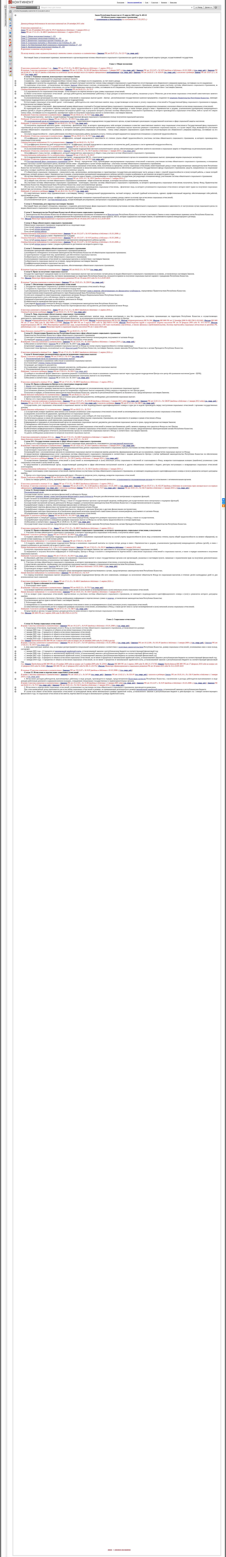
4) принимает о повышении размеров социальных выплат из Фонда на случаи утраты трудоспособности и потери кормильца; (78, 346)
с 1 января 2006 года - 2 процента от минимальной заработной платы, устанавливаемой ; (90, 653)
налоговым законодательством (131, 647)
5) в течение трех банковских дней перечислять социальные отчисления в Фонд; (56, 420)
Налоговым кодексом (137, 679)
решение (38, 346)
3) (57, 344)
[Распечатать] (10, 22)
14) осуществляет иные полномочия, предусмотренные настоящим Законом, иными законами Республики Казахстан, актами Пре (105, 524)
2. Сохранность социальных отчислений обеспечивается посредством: (52, 289)
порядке (110, 598)
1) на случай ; (40, 227)
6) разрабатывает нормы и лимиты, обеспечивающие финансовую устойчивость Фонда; (59, 505)
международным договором (41, 217)
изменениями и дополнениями (109, 19)
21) (119, 194)
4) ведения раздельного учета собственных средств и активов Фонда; (52, 297)
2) (71, 566)
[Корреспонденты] (10, 68)
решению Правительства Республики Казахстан (189, 98)
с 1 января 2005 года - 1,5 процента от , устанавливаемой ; (91, 651)
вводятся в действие (114, 547)
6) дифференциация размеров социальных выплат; (44, 263)
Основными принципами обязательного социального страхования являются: (55, 250)
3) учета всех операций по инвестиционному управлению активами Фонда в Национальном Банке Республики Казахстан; (73, 295)
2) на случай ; (37, 229)
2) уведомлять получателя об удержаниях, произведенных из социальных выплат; (57, 414)
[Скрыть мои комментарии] (10, 49)
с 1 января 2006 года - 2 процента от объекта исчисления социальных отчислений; (57, 632)
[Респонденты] (10, 71)
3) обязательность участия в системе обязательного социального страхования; (55, 257)
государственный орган (57, 200)
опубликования (113, 72)
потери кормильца (41, 229)
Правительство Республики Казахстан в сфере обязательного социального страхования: (59, 335)
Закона (197, 72)
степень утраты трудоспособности (52, 363)
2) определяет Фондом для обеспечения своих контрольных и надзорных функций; (86, 496)
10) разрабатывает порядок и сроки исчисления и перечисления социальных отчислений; (60, 513)
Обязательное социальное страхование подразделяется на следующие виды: (54, 225)
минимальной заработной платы (68, 651)
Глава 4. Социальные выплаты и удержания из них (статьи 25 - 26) (48, 43)
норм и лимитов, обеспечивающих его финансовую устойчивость (113, 291)
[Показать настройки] (215, 7)
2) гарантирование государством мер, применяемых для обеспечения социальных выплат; (60, 255)
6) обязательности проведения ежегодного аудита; (44, 301)
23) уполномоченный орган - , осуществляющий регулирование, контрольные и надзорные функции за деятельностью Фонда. (84, 200)
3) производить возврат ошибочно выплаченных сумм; (46, 568)
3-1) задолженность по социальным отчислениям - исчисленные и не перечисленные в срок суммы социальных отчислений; (74, 91)
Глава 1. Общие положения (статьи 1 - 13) (38, 36)
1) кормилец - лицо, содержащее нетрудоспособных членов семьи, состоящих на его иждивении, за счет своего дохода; (72, 81)
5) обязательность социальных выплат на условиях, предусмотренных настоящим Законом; (61, 261)
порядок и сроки (42, 340)
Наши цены (173, 2)
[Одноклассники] (223, 505)
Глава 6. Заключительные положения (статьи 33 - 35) (43, 47)
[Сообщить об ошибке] (10, 74)
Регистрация (120, 2)
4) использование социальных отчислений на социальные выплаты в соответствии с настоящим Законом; (67, 259)
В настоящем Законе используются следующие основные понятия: (51, 79)
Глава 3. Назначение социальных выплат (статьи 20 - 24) (44, 41)
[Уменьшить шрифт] (10, 63)
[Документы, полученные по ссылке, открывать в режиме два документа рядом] (10, 15)
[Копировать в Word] (10, 25)
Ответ (28, 641)
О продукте (154, 2)
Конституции (113, 214)
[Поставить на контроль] (10, 39)
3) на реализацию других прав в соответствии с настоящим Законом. (52, 600)
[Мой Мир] (223, 502)
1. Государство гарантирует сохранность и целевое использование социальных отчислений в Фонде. (64, 287)
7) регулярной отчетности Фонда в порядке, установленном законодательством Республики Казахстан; (70, 303)
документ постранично (123, 1550)
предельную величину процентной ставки (63, 337)
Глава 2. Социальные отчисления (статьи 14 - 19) (41, 38)
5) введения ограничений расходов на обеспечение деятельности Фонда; (53, 299)
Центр (28, 386)
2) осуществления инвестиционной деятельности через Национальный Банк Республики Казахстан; (64, 293)
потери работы (40, 231)
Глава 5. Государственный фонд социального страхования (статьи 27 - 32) (51, 45)
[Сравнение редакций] (10, 56)
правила (53, 518)
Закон (23, 30)
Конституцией (72, 348)
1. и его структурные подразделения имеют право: (47, 386)
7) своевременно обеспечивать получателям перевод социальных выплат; (53, 424)
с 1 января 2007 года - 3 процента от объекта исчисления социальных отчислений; (57, 634)
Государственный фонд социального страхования (47, 161)
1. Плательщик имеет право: (35, 585)
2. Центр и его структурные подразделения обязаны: (45, 399)
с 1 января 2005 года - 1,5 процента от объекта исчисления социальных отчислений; (58, 630)
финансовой (41, 303)
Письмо (28, 219)
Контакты (164, 2)
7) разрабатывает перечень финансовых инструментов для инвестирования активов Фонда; (61, 507)
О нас (146, 2)
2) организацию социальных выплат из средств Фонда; (46, 450)
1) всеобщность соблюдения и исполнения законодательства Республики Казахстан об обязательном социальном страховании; (75, 253)
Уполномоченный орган (34, 492)
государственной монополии (121, 443)
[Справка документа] (10, 35)
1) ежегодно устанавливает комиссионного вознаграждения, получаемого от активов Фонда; (79, 337)
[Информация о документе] (10, 32)
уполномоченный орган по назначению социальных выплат (51, 121)
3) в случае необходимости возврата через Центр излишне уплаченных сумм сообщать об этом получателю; (67, 416)
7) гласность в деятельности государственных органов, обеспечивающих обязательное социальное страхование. (69, 265)
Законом (100, 53)
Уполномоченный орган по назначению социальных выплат (50, 359)
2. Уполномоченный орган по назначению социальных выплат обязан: (52, 369)
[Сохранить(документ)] (10, 19)
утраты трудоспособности (44, 227)
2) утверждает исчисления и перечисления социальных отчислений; (58, 340)
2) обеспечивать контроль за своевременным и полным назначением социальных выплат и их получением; (67, 376)
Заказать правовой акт (134, 2)
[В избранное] (10, 42)
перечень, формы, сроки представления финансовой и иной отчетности (64, 496)
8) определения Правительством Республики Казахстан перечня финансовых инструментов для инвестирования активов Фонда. (76, 306)
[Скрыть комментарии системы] (10, 29)
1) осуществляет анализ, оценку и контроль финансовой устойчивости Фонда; (55, 494)
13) (57, 522)
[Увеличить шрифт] (10, 60)
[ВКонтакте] (223, 499)
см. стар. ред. (132, 53)
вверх (110, 1550)
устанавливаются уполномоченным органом (134, 479)
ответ (43, 327)
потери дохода (40, 236)
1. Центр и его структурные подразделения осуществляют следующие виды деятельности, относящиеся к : (78, 443)
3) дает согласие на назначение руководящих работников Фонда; (50, 499)
